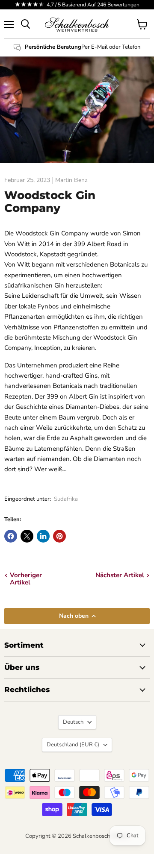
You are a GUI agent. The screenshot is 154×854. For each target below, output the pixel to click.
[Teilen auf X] (27, 536)
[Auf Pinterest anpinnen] (59, 536)
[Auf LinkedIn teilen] (43, 536)
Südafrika (66, 499)
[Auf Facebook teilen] (10, 536)
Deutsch (73, 722)
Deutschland (73, 744)
